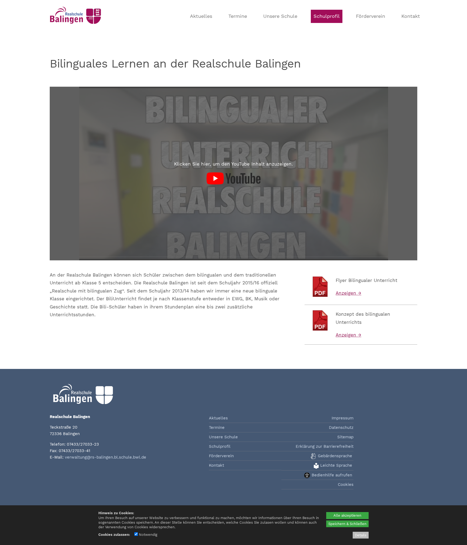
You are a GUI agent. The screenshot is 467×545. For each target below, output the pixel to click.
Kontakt (410, 16)
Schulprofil (326, 16)
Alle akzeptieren (347, 515)
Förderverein (370, 16)
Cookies (345, 484)
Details (360, 535)
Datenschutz (341, 427)
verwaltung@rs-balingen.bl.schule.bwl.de (105, 457)
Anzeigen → (348, 293)
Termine (237, 16)
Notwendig (147, 535)
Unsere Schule (280, 16)
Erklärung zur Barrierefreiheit (324, 446)
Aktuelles (201, 16)
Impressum (342, 418)
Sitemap (345, 437)
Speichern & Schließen (347, 524)
